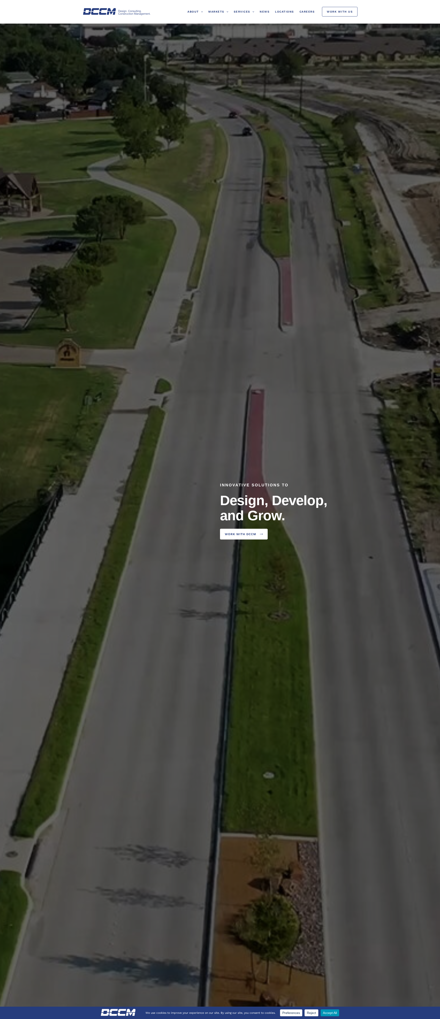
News (265, 11)
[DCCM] (116, 12)
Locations (284, 11)
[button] (201, 12)
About (193, 11)
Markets (216, 11)
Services (242, 11)
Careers (307, 11)
